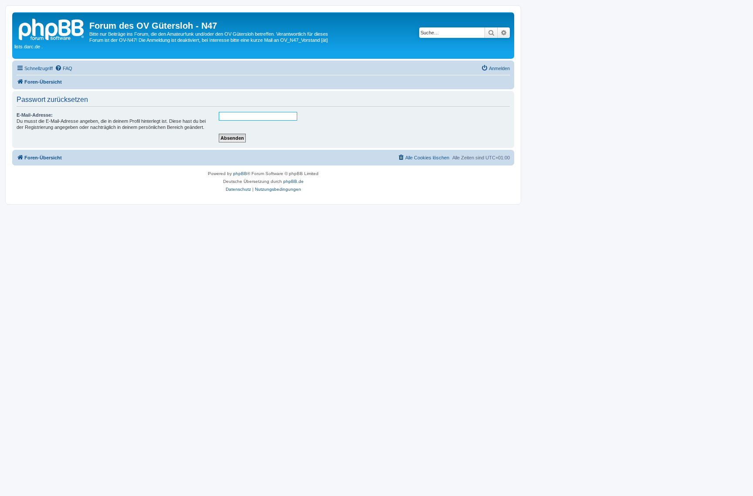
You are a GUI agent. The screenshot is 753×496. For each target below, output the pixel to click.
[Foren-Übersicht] (51, 28)
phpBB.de (293, 181)
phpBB (240, 173)
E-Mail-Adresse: (35, 115)
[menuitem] (63, 68)
